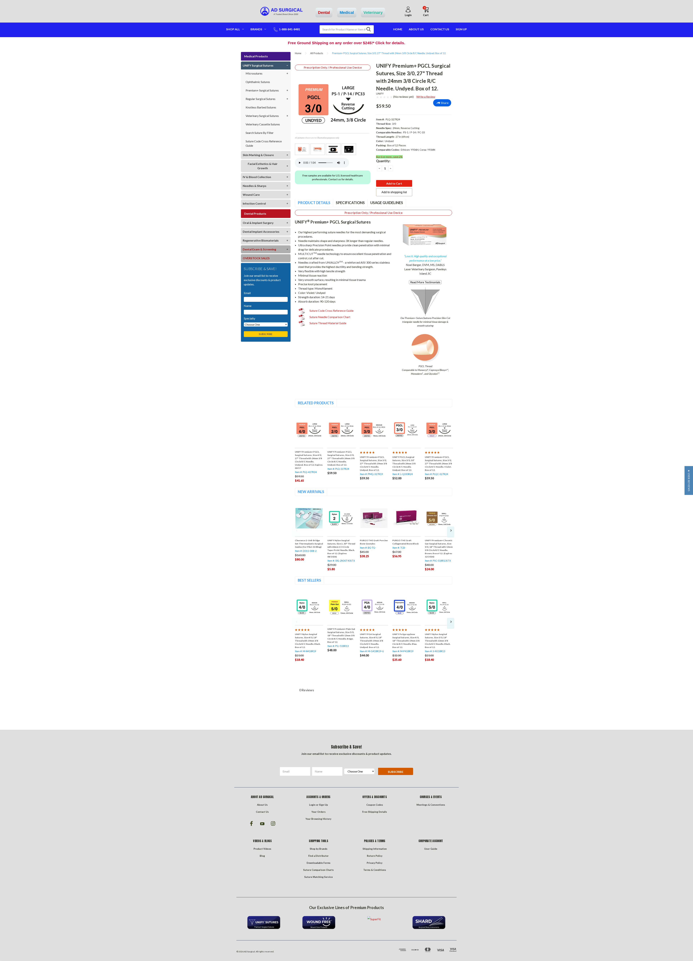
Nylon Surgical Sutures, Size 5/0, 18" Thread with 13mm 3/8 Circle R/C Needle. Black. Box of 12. (438, 641)
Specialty (249, 318)
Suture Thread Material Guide (327, 323)
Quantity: (383, 161)
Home (397, 29)
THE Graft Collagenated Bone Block (405, 542)
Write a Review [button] (425, 96)
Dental (324, 12)
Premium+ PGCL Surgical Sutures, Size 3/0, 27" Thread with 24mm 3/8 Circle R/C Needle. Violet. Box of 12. (438, 463)
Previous (296, 532)
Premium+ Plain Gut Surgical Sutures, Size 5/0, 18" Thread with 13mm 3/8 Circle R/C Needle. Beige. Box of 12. (341, 635)
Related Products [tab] (316, 403)
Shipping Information (375, 848)
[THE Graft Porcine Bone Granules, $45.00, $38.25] (373, 518)
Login (312, 804)
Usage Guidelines (386, 202)
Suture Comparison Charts (318, 869)
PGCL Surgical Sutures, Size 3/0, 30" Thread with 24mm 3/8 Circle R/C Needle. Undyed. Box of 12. (404, 463)
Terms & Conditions (374, 869)
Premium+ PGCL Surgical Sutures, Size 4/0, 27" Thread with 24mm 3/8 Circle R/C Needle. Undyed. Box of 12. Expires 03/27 (309, 459)
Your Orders (318, 811)
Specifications (350, 202)
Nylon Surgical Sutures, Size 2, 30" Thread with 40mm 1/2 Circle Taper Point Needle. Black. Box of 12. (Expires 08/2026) (341, 548)
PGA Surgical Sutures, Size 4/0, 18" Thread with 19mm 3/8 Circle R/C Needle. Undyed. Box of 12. (371, 641)
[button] (689, 480)
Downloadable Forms (318, 862)
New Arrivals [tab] (311, 491)
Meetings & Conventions (431, 804)
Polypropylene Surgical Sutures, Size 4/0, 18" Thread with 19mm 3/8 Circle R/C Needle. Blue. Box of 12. (406, 641)
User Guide (430, 848)
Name (247, 305)
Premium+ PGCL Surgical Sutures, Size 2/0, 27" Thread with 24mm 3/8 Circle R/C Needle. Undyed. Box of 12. (341, 458)
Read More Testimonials (425, 282)
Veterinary (373, 12)
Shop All (233, 29)
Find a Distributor (318, 855)
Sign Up (461, 29)
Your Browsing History (318, 818)
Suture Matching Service (318, 876)
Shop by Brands (318, 848)
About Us (416, 29)
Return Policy (374, 855)
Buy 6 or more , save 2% (389, 156)
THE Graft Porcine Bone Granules (374, 542)
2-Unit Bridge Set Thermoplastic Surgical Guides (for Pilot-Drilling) (309, 543)
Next (450, 532)
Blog (262, 855)
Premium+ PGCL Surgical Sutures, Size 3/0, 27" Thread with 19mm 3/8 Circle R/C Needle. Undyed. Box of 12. (373, 463)
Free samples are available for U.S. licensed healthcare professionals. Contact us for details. (332, 177)
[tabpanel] (309, 447)
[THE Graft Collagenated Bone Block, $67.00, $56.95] (406, 518)
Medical (347, 12)
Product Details (314, 202)
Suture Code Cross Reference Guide (331, 310)
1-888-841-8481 (289, 29)
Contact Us (439, 29)
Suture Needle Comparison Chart (329, 317)
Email (247, 293)
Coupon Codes (374, 804)
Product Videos (262, 848)
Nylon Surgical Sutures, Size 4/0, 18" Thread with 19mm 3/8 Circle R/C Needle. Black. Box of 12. (308, 641)
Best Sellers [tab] (309, 580)
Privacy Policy (374, 862)
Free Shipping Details (374, 811)
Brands (256, 29)
